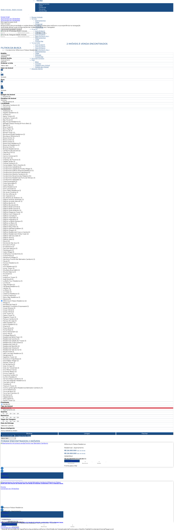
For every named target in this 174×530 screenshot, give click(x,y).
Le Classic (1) (7, 292)
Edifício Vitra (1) (8, 237)
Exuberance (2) (8, 246)
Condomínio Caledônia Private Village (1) (17, 169)
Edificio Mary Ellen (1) (10, 227)
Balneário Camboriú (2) (11, 105)
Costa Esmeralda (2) (10, 181)
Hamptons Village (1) (10, 257)
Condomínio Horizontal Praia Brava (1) (16, 172)
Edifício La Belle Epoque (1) (13, 221)
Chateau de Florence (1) (11, 160)
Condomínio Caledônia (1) (12, 167)
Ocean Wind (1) (8, 310)
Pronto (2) (6, 96)
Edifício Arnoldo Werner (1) (12, 201)
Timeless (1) (7, 384)
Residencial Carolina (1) (11, 339)
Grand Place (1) (8, 256)
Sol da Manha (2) (9, 364)
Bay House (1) (8, 120)
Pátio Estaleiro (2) (9, 323)
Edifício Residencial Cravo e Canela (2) (16, 232)
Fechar (145, 434)
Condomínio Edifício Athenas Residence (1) (18, 170)
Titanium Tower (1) (9, 386)
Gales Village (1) (8, 252)
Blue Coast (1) (8, 127)
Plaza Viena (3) (8, 328)
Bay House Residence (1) (12, 122)
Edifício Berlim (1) (9, 203)
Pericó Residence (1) (10, 324)
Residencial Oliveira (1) (11, 348)
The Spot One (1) (9, 382)
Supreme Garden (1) (10, 375)
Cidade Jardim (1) (9, 161)
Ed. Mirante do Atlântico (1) (12, 198)
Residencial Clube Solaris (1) (13, 342)
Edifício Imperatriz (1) (10, 219)
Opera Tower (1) (8, 315)
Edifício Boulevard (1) (10, 205)
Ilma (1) (5, 275)
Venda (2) (6, 404)
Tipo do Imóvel (7, 406)
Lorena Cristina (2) (9, 295)
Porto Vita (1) (7, 333)
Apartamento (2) (9, 410)
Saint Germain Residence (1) (13, 353)
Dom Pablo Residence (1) (12, 190)
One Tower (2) (8, 313)
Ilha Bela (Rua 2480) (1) (11, 270)
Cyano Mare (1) (8, 185)
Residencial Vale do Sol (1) (12, 350)
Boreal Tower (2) (9, 132)
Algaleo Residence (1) (10, 113)
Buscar (29, 434)
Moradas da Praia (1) (10, 304)
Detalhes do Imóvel (8, 98)
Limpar (87, 434)
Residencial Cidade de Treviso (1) (14, 341)
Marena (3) (7, 299)
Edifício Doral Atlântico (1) (12, 210)
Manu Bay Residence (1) (11, 297)
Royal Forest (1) (8, 351)
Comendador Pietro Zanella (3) (14, 165)
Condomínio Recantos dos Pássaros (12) (17, 176)
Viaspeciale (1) (8, 397)
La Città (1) (6, 283)
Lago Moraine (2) (9, 285)
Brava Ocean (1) (8, 141)
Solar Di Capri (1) (8, 366)
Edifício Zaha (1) (8, 239)
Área (2, 79)
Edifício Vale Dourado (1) (11, 236)
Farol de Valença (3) (10, 248)
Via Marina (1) (7, 395)
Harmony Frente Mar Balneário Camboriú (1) (19, 259)
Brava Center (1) (8, 138)
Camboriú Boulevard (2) (11, 151)
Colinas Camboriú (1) (10, 163)
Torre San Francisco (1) (11, 393)
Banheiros (5, 415)
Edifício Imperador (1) (10, 218)
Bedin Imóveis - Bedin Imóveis (11, 10)
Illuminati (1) (7, 274)
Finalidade (5, 402)
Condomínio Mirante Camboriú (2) (15, 174)
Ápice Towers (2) (9, 116)
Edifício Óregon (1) (9, 230)
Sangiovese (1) (8, 355)
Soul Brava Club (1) (10, 370)
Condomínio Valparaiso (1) (12, 179)
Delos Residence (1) (10, 187)
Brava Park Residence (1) (12, 143)
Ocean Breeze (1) (9, 308)
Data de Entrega (7, 423)
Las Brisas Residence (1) (11, 286)
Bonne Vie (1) (7, 131)
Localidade (5, 103)
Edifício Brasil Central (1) (11, 207)
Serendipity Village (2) (11, 361)
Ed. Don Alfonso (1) (9, 194)
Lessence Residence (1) (11, 294)
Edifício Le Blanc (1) (10, 223)
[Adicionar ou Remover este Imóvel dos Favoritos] (2, 471)
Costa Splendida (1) (10, 183)
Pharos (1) (6, 326)
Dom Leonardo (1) (9, 189)
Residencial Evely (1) (10, 344)
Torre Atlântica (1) (9, 390)
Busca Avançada (7, 436)
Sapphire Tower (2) (10, 357)
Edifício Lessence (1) (10, 225)
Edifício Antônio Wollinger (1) (13, 199)
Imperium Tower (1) (10, 277)
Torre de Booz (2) (9, 391)
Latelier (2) (7, 288)
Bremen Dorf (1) (8, 147)
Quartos (4, 412)
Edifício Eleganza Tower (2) (13, 212)
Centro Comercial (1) (10, 156)
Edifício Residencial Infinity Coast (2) (16, 234)
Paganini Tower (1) (9, 317)
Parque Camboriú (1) (10, 319)
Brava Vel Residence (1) (11, 145)
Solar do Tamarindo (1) (11, 368)
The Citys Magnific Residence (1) (14, 380)
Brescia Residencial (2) (11, 149)
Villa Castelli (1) (8, 399)
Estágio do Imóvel (8, 94)
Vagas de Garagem (8, 419)
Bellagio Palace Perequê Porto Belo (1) (17, 123)
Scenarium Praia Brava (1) (12, 359)
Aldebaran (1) (7, 111)
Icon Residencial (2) (10, 266)
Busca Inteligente (8, 428)
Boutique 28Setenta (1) (11, 136)
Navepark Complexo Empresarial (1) (16, 306)
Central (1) (6, 154)
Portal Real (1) (8, 330)
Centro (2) (6, 107)
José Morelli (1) (8, 279)
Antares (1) (7, 114)
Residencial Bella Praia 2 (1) (12, 337)
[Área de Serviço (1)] (8, 101)
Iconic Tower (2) (8, 268)
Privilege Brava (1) (9, 335)
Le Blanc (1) (7, 290)
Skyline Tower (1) (9, 362)
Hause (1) (6, 261)
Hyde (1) (6, 265)
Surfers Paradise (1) (10, 377)
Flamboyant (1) (8, 250)
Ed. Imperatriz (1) (9, 196)
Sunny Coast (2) (8, 373)
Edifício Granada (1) (10, 216)
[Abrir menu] (28, 14)
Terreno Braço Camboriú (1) (13, 379)
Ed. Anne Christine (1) (10, 192)
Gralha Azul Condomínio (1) (13, 254)
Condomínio (5, 109)
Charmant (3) (8, 158)
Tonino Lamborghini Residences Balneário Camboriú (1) (23, 388)
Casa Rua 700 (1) (9, 152)
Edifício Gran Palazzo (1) (11, 214)
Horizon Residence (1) (10, 263)
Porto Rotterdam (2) (10, 332)
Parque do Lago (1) (10, 321)
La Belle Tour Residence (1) (12, 281)
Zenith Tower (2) (9, 400)
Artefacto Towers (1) (10, 118)
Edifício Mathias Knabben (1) (13, 228)
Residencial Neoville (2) (11, 346)
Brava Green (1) (8, 140)
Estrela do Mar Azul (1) (11, 243)
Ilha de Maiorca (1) (9, 272)
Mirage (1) (6, 303)
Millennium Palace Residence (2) (15, 301)
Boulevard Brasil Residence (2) (14, 134)
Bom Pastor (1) (8, 129)
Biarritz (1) (6, 125)
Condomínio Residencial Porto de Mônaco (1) (19, 178)
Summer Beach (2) (10, 371)
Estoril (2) (6, 241)
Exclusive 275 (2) (9, 245)
